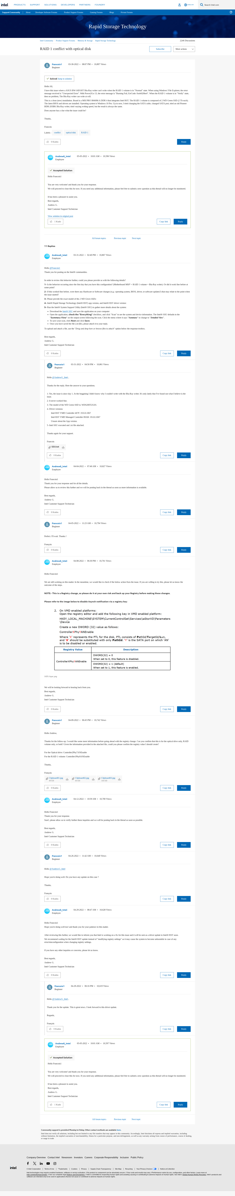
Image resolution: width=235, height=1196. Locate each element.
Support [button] (34, 4)
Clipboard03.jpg (113, 778)
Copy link (163, 223)
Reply (184, 141)
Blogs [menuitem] (116, 12)
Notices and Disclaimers (75, 1179)
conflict (58, 132)
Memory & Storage (89, 40)
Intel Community (47, 40)
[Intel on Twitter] (34, 1168)
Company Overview (36, 1162)
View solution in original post (62, 218)
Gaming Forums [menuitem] (100, 12)
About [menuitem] (28, 12)
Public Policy (137, 1162)
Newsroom (67, 1162)
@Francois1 (55, 270)
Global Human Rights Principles (194, 1179)
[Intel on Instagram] (54, 1168)
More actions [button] (182, 48)
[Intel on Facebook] (28, 1168)
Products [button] (19, 4)
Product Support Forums (67, 40)
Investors (79, 1162)
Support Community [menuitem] (11, 12)
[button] (189, 64)
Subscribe (160, 48)
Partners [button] (82, 4)
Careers (89, 1162)
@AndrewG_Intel (60, 378)
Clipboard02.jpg (85, 778)
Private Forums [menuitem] (132, 12)
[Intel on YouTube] (48, 1168)
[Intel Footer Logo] (13, 1172)
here (119, 1134)
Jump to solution (62, 78)
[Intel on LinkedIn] (41, 1168)
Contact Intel (54, 1162)
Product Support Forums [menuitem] (76, 12)
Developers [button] (65, 4)
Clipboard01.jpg (57, 778)
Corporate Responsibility (107, 1162)
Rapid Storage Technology (111, 40)
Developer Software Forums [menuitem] (48, 12)
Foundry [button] (97, 4)
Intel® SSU (69, 312)
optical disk (72, 132)
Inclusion (125, 1162)
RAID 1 (87, 132)
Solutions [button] (49, 4)
